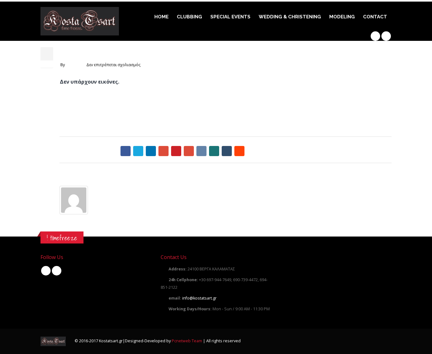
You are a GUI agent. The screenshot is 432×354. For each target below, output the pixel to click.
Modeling (342, 17)
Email (189, 151)
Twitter (138, 151)
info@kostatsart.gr (199, 298)
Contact (375, 17)
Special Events (230, 17)
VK (201, 151)
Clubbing (189, 17)
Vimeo (56, 270)
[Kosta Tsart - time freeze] (79, 21)
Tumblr (227, 151)
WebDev (74, 64)
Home (161, 17)
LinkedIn (151, 151)
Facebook (125, 151)
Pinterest (176, 151)
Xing (214, 151)
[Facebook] (375, 36)
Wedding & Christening (290, 17)
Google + (163, 151)
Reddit (239, 151)
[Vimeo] (386, 36)
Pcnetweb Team (187, 341)
